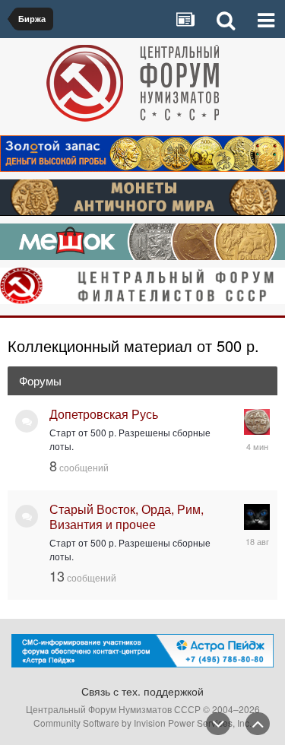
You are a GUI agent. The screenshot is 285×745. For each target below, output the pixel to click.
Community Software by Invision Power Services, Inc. (142, 722)
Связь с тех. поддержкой (142, 691)
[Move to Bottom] (218, 723)
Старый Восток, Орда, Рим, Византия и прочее (126, 516)
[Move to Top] (257, 723)
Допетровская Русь (103, 414)
